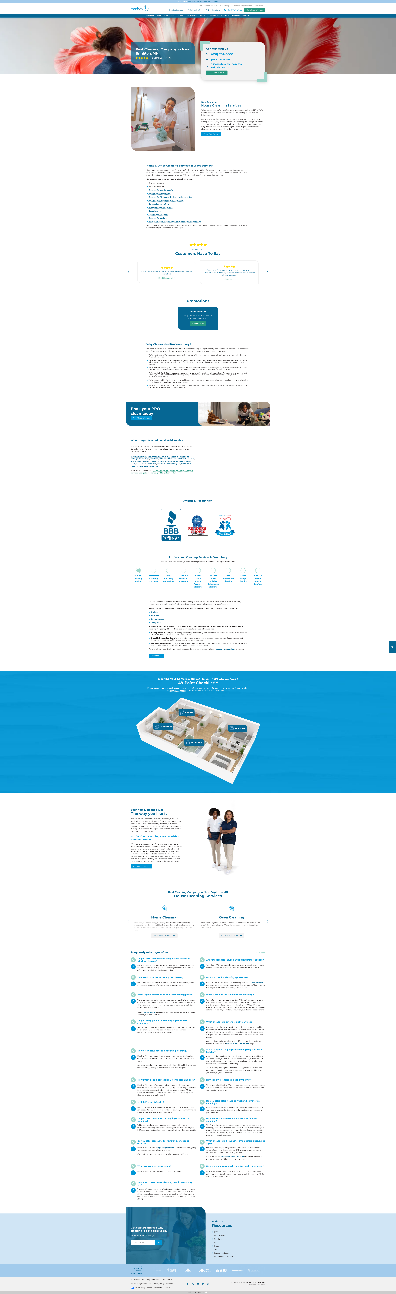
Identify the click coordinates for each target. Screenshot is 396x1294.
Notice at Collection (162, 1288)
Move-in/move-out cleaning (160, 207)
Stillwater (163, 459)
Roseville (161, 464)
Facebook (187, 1283)
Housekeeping (154, 211)
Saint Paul (143, 466)
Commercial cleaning (158, 214)
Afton (167, 456)
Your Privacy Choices (143, 1288)
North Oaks (186, 464)
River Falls (142, 456)
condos (230, 649)
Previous (128, 272)
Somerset (152, 456)
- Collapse (260, 953)
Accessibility (155, 1279)
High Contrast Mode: (196, 1292)
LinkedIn (203, 1283)
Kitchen (154, 612)
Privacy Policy (158, 1284)
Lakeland (154, 459)
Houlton (160, 456)
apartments (221, 649)
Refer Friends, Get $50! (208, 6)
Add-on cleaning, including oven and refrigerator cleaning (174, 222)
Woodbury (153, 466)
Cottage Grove (137, 459)
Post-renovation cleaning (159, 193)
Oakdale (134, 466)
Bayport (174, 456)
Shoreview (151, 464)
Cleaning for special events (160, 190)
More (162, 936)
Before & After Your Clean (237, 1044)
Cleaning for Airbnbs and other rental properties (170, 197)
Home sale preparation (158, 204)
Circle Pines (184, 456)
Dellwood (155, 461)
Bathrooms (155, 616)
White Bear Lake (186, 459)
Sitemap (169, 1284)
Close (246, 735)
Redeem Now (198, 323)
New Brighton (166, 461)
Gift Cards (182, 2)
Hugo (147, 459)
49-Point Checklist (178, 690)
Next (267, 272)
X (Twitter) (192, 1283)
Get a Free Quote (211, 134)
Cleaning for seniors (157, 218)
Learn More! (156, 656)
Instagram (208, 1283)
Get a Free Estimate (254, 10)
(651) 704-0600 (235, 10)
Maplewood (173, 459)
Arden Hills (178, 461)
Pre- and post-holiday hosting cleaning (165, 200)
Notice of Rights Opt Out (141, 1284)
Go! (158, 1243)
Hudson (134, 456)
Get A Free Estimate (141, 418)
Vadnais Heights (173, 464)
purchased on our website (232, 1157)
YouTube (198, 1283)
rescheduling (149, 1012)
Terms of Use (167, 1279)
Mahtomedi (141, 464)
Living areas (156, 623)
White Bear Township (140, 461)
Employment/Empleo (140, 1279)
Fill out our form (256, 983)
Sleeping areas (157, 619)
